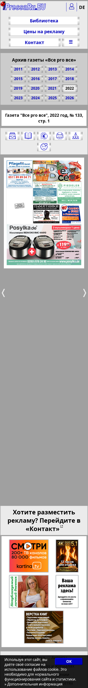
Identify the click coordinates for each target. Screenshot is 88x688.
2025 (52, 97)
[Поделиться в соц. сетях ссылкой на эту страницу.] (75, 135)
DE (82, 7)
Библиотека (44, 20)
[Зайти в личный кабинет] (71, 7)
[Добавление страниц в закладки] (44, 146)
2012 (35, 69)
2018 (69, 78)
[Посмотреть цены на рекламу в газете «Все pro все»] (44, 135)
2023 (18, 97)
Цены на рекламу (44, 31)
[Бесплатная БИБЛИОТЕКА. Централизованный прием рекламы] (24, 9)
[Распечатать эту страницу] (60, 135)
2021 (52, 88)
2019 (18, 88)
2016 (35, 78)
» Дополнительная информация (33, 684)
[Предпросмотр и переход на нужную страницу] (28, 135)
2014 (69, 69)
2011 (18, 69)
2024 (35, 97)
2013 (52, 69)
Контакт (34, 42)
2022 (69, 88)
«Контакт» (43, 528)
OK (69, 661)
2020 (35, 88)
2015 (18, 78)
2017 (52, 78)
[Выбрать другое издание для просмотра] (12, 135)
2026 (69, 97)
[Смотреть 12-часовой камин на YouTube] (67, 556)
